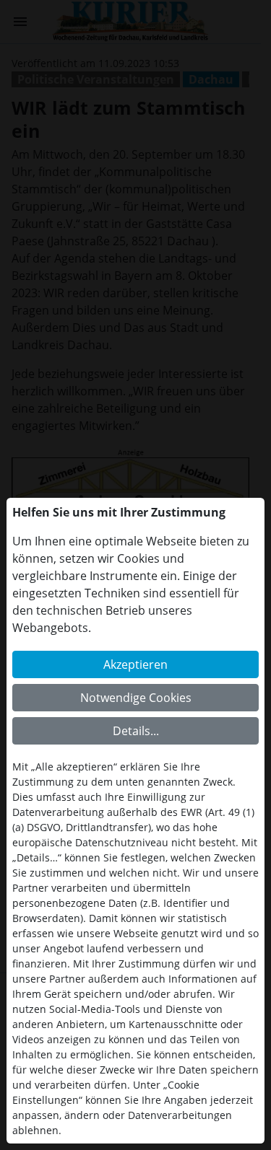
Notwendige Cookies (136, 698)
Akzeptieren (135, 664)
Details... (136, 731)
